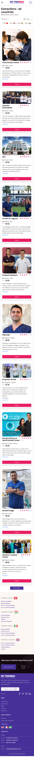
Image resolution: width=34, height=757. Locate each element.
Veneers (3, 619)
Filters (5, 19)
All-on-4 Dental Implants (8, 605)
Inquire (17, 84)
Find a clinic (7, 667)
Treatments (4, 701)
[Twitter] (23, 694)
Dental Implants (5, 603)
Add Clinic (4, 710)
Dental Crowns (5, 617)
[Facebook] (19, 694)
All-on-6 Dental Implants (8, 607)
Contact (3, 708)
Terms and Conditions (7, 720)
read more (5, 79)
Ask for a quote (23, 667)
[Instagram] (26, 694)
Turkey (4, 23)
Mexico (11, 23)
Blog (2, 706)
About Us (3, 718)
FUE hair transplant (6, 601)
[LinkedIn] (30, 694)
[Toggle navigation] (30, 2)
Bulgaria (27, 23)
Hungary (19, 23)
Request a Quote (9, 689)
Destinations (4, 703)
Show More (16, 588)
